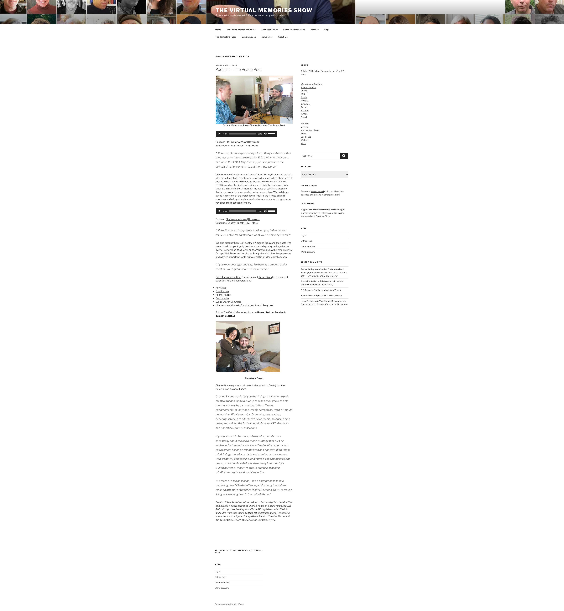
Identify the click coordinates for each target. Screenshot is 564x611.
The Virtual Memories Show (264, 10)
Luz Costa (269, 385)
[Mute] (265, 133)
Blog (326, 29)
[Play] (219, 133)
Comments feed (308, 246)
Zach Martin (222, 298)
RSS (248, 145)
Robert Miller (307, 295)
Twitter (270, 312)
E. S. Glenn (305, 290)
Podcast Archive (308, 87)
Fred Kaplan (222, 291)
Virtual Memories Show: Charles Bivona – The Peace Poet (254, 125)
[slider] (272, 133)
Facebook (280, 312)
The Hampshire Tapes (225, 37)
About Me (283, 37)
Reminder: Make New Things (327, 290)
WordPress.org (308, 252)
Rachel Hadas (223, 294)
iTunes (261, 312)
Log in (303, 235)
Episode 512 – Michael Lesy (329, 295)
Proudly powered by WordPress (229, 604)
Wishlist (304, 140)
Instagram (305, 104)
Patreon (324, 213)
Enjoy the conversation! (228, 277)
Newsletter (266, 37)
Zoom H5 (256, 509)
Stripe (327, 216)
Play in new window (236, 142)
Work (303, 143)
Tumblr (220, 316)
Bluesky (304, 100)
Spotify (231, 145)
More (255, 145)
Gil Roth (312, 71)
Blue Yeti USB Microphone (262, 512)
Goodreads (306, 137)
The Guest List (268, 29)
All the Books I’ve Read (294, 29)
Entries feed (306, 241)
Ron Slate (221, 287)
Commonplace (249, 37)
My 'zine (304, 127)
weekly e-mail (317, 191)
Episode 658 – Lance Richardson (332, 304)
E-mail (304, 117)
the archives (265, 277)
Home (218, 29)
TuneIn (240, 145)
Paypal (318, 216)
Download (254, 142)
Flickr (303, 133)
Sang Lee (267, 305)
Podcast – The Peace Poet (238, 69)
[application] (246, 134)
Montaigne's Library (310, 130)
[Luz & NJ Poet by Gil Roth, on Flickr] (248, 371)
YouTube (305, 110)
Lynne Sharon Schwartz (228, 301)
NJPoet (244, 181)
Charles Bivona (224, 174)
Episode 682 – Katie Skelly (320, 284)
